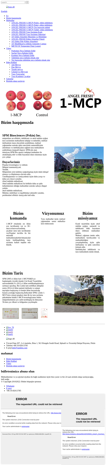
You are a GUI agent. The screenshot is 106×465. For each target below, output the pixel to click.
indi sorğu (5, 379)
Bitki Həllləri (11, 62)
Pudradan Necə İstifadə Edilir (23, 51)
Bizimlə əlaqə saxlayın (15, 81)
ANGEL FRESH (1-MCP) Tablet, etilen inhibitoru (32, 30)
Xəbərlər (9, 79)
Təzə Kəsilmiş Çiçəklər (20, 76)
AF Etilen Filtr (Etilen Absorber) (24, 41)
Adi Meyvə (16, 65)
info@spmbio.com (19, 348)
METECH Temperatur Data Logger (26, 46)
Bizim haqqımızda (13, 18)
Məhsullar (10, 20)
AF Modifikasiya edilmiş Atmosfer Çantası (28, 44)
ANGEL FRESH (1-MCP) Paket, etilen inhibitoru (31, 25)
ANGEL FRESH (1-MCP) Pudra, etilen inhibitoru (32, 23)
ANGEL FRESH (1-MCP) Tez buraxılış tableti (30, 27)
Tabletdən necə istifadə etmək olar (25, 58)
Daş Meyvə (16, 67)
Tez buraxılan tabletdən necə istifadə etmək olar (30, 60)
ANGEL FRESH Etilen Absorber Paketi (27, 39)
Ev (7, 16)
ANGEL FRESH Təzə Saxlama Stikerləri (28, 34)
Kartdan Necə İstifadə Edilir (22, 55)
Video (8, 48)
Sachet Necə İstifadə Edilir (22, 53)
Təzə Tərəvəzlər (18, 74)
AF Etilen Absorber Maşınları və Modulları (29, 37)
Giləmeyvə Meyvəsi (19, 72)
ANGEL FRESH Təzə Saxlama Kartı (26, 32)
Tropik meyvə (17, 69)
